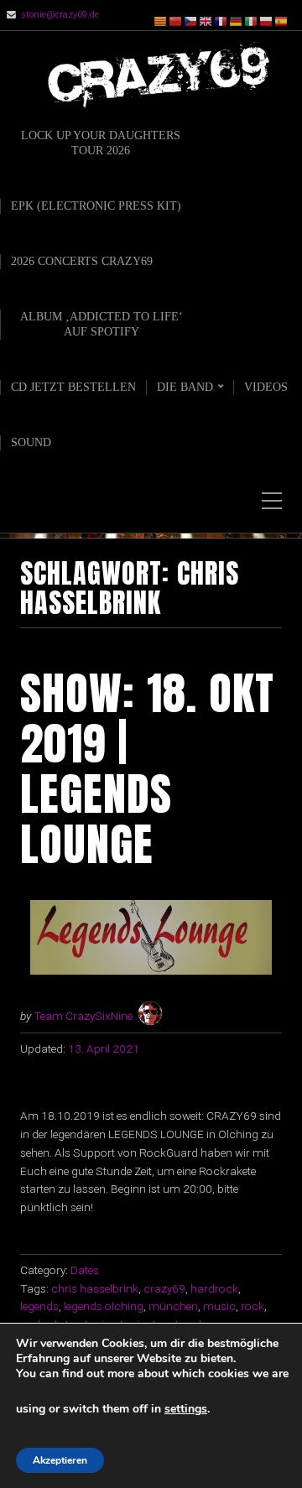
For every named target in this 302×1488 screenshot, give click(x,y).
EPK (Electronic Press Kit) (96, 206)
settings (185, 1409)
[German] (236, 21)
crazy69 (164, 1288)
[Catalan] (161, 21)
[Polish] (266, 21)
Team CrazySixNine (83, 1015)
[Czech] (191, 21)
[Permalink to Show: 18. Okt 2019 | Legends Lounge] (151, 937)
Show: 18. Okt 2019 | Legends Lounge (147, 768)
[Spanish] (281, 21)
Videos (266, 387)
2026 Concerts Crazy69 (82, 261)
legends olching (103, 1306)
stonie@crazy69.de (60, 14)
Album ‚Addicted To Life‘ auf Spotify (101, 324)
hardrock (214, 1288)
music (219, 1306)
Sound (31, 442)
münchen (173, 1306)
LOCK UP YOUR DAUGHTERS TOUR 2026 (100, 143)
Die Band (185, 387)
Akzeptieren (60, 1460)
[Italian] (251, 21)
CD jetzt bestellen (73, 387)
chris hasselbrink (94, 1288)
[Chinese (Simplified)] (176, 21)
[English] (206, 21)
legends (39, 1306)
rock (252, 1306)
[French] (221, 21)
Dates (84, 1270)
